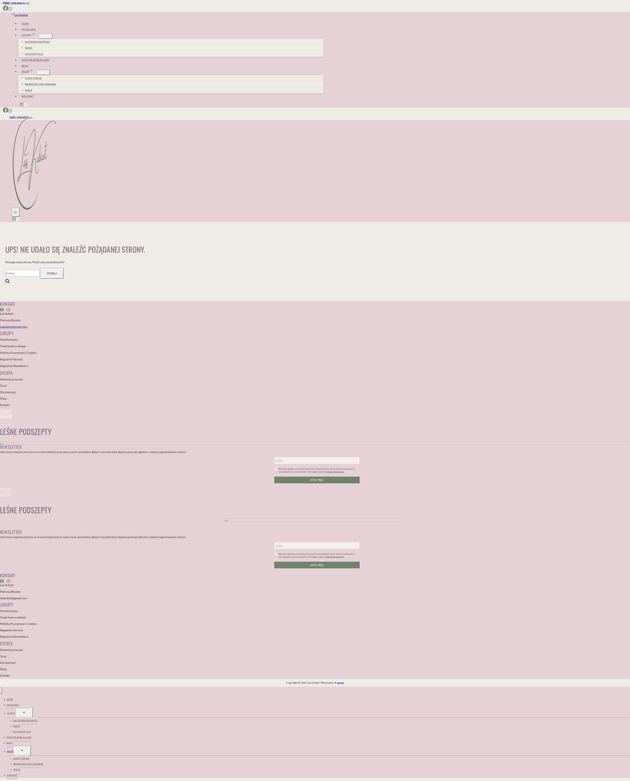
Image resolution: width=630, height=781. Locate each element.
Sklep (3, 398)
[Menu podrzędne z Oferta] (45, 36)
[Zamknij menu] (1, 690)
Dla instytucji (34, 54)
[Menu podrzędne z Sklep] (43, 72)
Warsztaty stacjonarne (40, 84)
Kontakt (28, 96)
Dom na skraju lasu (36, 59)
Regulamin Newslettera (14, 366)
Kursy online (33, 78)
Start (25, 23)
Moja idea (29, 29)
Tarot (28, 47)
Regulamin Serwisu (11, 359)
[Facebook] (5, 9)
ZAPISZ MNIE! (317, 480)
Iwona (340, 682)
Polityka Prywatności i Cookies (18, 352)
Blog (25, 65)
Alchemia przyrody (37, 41)
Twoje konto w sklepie (13, 346)
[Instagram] (10, 9)
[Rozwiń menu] (16, 212)
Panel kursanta (9, 339)
